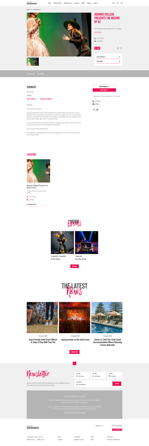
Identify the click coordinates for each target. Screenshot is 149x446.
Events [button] (76, 3)
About (59, 437)
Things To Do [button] (68, 3)
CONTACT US (99, 426)
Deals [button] (95, 3)
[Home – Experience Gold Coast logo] (33, 427)
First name (78, 374)
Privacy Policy (31, 440)
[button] (113, 3)
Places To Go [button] (57, 3)
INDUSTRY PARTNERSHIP (113, 440)
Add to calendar (31, 99)
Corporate (77, 437)
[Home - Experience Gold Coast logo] (32, 3)
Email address (79, 382)
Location (41, 74)
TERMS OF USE (40, 440)
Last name (94, 374)
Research (110, 437)
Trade (92, 440)
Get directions (97, 32)
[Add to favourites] (121, 48)
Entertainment (37, 9)
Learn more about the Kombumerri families (74, 412)
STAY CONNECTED (117, 426)
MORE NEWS (74, 352)
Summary (32, 74)
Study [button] (89, 3)
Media (92, 437)
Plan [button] (49, 3)
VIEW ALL (74, 266)
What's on (29, 9)
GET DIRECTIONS (31, 204)
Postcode (110, 374)
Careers (60, 440)
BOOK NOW (100, 61)
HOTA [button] (82, 3)
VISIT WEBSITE (101, 57)
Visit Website (103, 86)
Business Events (79, 440)
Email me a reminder (46, 99)
